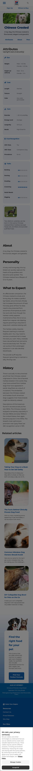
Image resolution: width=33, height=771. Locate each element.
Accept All (15, 767)
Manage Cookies (15, 762)
